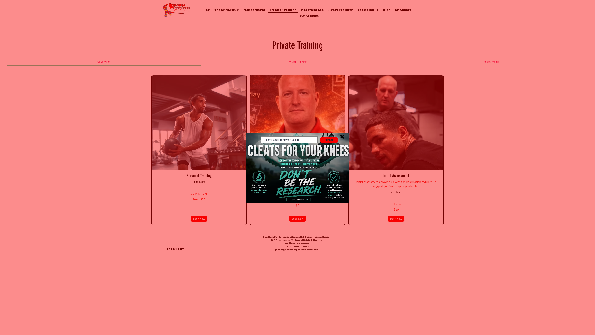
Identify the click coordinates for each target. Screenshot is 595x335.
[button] (342, 137)
